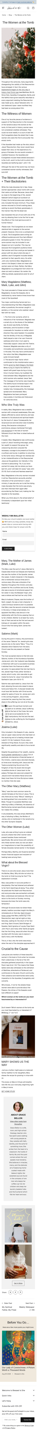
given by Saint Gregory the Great (21, 365)
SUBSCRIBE (8, 549)
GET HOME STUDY (8, 1091)
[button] (2, 716)
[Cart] (33, 8)
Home (4, 15)
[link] (10, 1292)
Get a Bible (18, 1283)
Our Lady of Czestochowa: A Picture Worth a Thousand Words (17, 1367)
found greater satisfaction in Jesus (14, 755)
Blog (10, 15)
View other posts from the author (18, 1122)
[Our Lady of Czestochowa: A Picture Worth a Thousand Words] (18, 1347)
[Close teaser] (6, 706)
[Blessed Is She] (14, 8)
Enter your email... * (11, 1418)
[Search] (28, 8)
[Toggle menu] (3, 8)
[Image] (18, 1225)
